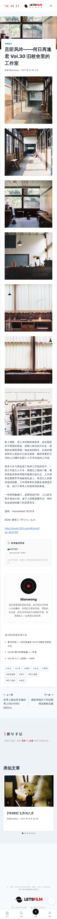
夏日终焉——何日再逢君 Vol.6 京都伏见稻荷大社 (29, 644)
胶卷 (45, 668)
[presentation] (28, 791)
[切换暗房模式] (51, 901)
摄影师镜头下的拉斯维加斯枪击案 (42, 699)
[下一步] (48, 802)
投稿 (27, 668)
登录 (24, 740)
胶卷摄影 (10, 674)
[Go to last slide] (8, 802)
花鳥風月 (8, 44)
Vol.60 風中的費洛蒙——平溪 (22, 652)
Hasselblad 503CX (17, 553)
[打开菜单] (50, 5)
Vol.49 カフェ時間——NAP (21, 658)
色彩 (22, 680)
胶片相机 (10, 680)
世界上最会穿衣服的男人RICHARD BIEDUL (15, 701)
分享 (17, 668)
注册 (31, 740)
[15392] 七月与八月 (20, 813)
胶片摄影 (33, 674)
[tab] (22, 833)
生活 (11, 612)
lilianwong (13, 70)
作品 (39, 474)
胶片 (22, 674)
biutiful (15, 819)
